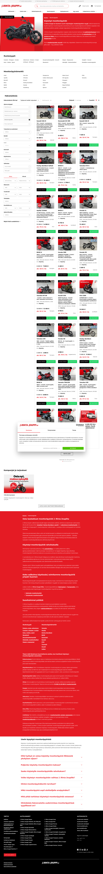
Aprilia (5, 77)
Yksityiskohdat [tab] (51, 430)
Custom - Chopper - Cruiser (11, 60)
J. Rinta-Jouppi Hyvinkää (27, 827)
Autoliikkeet (25, 816)
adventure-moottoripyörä (69, 525)
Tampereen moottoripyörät (34, 595)
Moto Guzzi (65, 75)
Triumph (44, 644)
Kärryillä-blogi (7, 842)
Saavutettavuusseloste (10, 866)
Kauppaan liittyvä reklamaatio (9, 828)
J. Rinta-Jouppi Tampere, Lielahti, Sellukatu (53, 838)
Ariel (5, 75)
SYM (83, 75)
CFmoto (25, 77)
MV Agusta (65, 77)
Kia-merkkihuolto (82, 828)
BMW (5, 85)
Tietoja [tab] (74, 430)
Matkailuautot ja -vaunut (10, 111)
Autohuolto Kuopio (82, 821)
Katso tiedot (41, 145)
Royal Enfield (66, 85)
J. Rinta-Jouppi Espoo (26, 819)
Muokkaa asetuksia (50, 448)
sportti (56, 525)
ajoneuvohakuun (46, 608)
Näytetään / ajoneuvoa (66, 459)
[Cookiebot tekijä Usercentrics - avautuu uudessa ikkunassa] (77, 425)
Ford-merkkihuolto (82, 826)
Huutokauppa (8, 846)
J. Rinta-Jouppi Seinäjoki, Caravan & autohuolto (54, 829)
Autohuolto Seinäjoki (83, 824)
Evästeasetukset (8, 864)
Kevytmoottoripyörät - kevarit (51, 60)
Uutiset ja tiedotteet (9, 840)
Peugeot (64, 80)
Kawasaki (45, 82)
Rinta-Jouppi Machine (10, 849)
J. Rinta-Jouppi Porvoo (50, 824)
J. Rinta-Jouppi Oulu (50, 819)
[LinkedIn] (82, 849)
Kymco (45, 87)
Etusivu (46, 17)
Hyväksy (73, 448)
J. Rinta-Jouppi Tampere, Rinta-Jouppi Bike (55, 842)
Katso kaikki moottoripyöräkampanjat (52, 506)
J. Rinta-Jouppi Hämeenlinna (28, 829)
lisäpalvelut (47, 38)
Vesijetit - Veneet (86, 60)
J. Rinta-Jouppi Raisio (50, 826)
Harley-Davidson (27, 82)
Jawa (44, 80)
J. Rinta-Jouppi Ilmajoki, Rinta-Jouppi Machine (30, 832)
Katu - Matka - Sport (9, 62)
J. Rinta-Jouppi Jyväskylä (27, 835)
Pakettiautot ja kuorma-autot (12, 115)
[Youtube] (85, 849)
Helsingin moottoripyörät (34, 593)
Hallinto (6, 819)
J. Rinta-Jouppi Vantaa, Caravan (53, 845)
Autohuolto (82, 816)
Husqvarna (46, 75)
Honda (25, 85)
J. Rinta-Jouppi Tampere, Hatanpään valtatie (54, 835)
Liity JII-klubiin (9, 854)
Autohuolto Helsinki (82, 819)
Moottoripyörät (8, 119)
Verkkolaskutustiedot (10, 833)
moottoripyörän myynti (55, 42)
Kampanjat (7, 838)
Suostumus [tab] (29, 430)
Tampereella (71, 587)
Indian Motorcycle (48, 77)
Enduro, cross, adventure (31, 628)
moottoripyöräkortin (29, 719)
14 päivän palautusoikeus (11, 831)
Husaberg (26, 87)
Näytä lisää (67, 453)
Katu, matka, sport (29, 633)
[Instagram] (80, 849)
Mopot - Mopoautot (67, 60)
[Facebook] (78, 849)
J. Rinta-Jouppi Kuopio (26, 840)
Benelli (6, 80)
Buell (5, 87)
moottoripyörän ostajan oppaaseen (61, 715)
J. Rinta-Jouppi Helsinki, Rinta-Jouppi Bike (30, 824)
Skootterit (45, 62)
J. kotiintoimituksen (89, 32)
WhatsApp (52, 145)
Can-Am (25, 75)
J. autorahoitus (87, 34)
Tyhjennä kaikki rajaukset (31, 100)
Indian (44, 649)
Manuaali (7, 170)
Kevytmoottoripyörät (29, 637)
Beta (5, 82)
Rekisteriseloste (8, 863)
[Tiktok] (87, 849)
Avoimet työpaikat (9, 821)
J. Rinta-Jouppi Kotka (26, 838)
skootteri (40, 525)
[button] (12, 221)
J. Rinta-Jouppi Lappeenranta (28, 844)
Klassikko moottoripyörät (89, 62)
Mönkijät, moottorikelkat (31, 640)
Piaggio (64, 82)
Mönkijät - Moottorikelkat (69, 62)
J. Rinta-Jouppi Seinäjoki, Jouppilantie (55, 832)
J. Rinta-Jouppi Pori (49, 821)
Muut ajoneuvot (8, 124)
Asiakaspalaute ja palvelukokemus (9, 824)
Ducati (25, 80)
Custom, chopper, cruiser (31, 630)
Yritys (6, 816)
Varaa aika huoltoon (82, 830)
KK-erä (24, 176)
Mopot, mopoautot (28, 642)
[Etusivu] (12, 6)
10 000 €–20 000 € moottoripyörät (65, 684)
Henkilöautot (7, 107)
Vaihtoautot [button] (47, 100)
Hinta (10, 176)
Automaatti (8, 166)
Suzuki (64, 87)
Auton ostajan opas (9, 844)
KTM (44, 85)
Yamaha (84, 77)
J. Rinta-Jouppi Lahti (26, 842)
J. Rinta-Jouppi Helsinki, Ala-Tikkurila (30, 821)
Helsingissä (62, 587)
